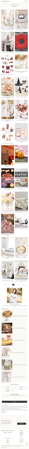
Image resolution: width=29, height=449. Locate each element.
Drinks (21, 436)
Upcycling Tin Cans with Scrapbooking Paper (19, 364)
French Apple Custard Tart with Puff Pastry (19, 340)
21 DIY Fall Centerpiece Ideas (21, 120)
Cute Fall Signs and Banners (21, 188)
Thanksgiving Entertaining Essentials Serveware (21, 72)
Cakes (8, 386)
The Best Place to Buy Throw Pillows (21, 228)
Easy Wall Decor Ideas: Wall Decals (21, 257)
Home (11, 4)
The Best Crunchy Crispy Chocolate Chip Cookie (20, 315)
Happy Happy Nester (5, 1)
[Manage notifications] (26, 443)
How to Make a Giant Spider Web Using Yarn (7, 166)
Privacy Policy (20, 445)
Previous (6, 284)
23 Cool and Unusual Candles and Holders (21, 141)
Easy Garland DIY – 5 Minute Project (8, 52)
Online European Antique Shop (7, 280)
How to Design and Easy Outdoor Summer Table (7, 189)
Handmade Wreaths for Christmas (21, 52)
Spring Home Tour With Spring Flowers (21, 281)
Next (23, 284)
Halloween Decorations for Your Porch (21, 163)
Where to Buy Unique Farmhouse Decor (7, 258)
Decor (13, 4)
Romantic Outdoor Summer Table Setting (7, 235)
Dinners (7, 388)
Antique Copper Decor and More (7, 143)
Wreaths (21, 388)
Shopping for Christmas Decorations (8, 74)
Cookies (21, 386)
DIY (7, 439)
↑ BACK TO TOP (4, 447)
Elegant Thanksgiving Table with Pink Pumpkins (7, 97)
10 (21, 284)
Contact (21, 440)
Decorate (15, 4)
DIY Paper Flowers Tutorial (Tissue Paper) (19, 352)
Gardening (7, 440)
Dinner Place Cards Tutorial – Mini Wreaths (7, 120)
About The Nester (21, 439)
